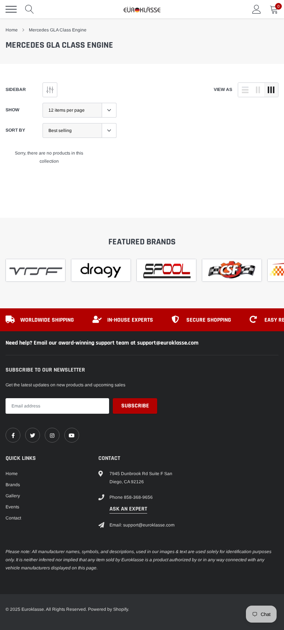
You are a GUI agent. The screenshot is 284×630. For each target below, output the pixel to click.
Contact (13, 518)
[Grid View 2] (258, 90)
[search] (29, 9)
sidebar (16, 89)
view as (223, 89)
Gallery (13, 495)
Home (12, 30)
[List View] (245, 90)
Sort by (15, 130)
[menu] (11, 9)
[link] (13, 435)
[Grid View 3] (271, 90)
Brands (13, 484)
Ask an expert (128, 509)
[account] (256, 9)
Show (12, 109)
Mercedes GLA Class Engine (58, 30)
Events (12, 506)
